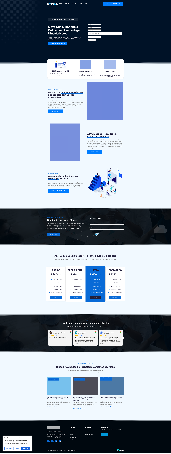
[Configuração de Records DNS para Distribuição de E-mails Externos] (59, 386)
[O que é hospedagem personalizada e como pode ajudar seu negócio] (112, 386)
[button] (123, 338)
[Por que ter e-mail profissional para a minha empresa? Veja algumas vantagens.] (85, 386)
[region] (17, 443)
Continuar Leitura (52, 406)
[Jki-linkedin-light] (56, 441)
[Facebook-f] (48, 441)
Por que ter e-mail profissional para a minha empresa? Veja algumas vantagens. (84, 399)
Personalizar (9, 448)
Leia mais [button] (51, 343)
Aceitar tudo (25, 448)
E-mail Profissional (53, 379)
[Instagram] (52, 441)
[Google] (60, 441)
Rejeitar (17, 448)
